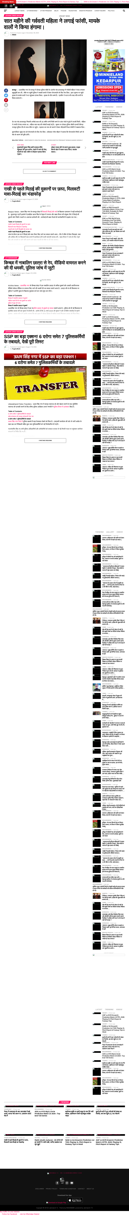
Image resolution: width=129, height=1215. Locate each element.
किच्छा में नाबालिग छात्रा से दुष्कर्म (17, 298)
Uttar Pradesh (46, 11)
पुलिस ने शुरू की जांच (14, 303)
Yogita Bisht (16, 201)
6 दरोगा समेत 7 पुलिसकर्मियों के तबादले (19, 414)
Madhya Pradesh (85, 11)
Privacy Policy (51, 1189)
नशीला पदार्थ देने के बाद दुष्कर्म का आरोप (19, 301)
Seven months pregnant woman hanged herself (65, 140)
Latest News (19, 11)
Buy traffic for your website (9, 1212)
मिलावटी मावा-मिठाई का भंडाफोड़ (17, 227)
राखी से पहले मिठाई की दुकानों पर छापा (19, 224)
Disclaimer (39, 1189)
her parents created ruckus (35, 140)
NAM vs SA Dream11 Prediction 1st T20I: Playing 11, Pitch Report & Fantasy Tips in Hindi (86, 2)
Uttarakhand (32, 11)
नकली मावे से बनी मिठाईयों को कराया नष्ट (20, 229)
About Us (90, 1189)
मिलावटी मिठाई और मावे (49, 212)
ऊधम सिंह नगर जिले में (15, 421)
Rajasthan (73, 11)
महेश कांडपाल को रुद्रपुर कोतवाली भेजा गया (21, 416)
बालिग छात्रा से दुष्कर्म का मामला (43, 308)
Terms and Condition (67, 1189)
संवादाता (14, 35)
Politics (111, 11)
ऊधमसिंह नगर (25, 286)
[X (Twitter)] (62, 1179)
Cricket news (64, 16)
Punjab (63, 11)
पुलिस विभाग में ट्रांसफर (61, 407)
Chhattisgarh (100, 11)
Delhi (56, 11)
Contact (81, 1189)
